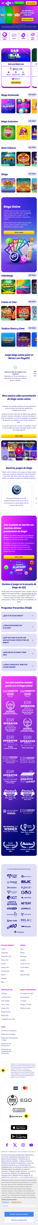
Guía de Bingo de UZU (29, 593)
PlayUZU (28, 213)
